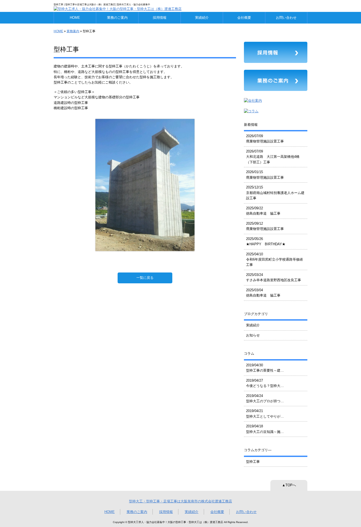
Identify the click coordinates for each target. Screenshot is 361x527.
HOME (75, 18)
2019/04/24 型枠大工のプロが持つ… (265, 398)
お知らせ (253, 335)
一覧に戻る (145, 278)
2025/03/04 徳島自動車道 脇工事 (263, 292)
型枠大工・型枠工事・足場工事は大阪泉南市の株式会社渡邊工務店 (180, 501)
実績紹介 (202, 18)
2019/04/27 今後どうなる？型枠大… (265, 383)
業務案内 (73, 31)
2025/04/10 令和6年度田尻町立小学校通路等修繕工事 (274, 259)
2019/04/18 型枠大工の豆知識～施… (265, 428)
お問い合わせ (286, 18)
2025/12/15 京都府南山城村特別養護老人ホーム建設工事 (275, 192)
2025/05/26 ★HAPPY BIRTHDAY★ (265, 241)
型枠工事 (253, 462)
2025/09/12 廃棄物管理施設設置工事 (265, 226)
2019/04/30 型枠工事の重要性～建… (265, 367)
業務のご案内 (117, 18)
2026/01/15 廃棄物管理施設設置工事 (265, 174)
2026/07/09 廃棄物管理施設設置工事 (265, 138)
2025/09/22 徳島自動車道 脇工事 (263, 210)
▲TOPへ (289, 485)
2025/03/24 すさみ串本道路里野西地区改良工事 (273, 277)
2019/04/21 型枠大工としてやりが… (265, 413)
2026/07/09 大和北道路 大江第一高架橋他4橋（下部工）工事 (272, 156)
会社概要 (244, 18)
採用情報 (159, 18)
